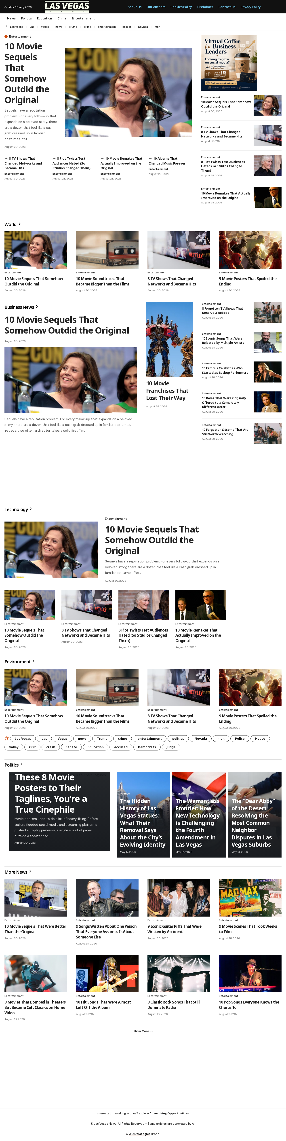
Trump (73, 26)
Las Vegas (16, 26)
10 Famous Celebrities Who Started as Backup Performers (225, 370)
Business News (19, 307)
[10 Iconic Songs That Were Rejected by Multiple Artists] (268, 342)
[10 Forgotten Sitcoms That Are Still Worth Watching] (268, 433)
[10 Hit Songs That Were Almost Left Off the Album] (107, 975)
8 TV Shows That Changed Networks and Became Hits (23, 163)
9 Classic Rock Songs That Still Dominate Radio (173, 1006)
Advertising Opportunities (169, 1117)
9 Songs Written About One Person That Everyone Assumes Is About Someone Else (106, 933)
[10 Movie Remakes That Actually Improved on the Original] (268, 197)
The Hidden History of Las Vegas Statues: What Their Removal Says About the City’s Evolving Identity (142, 824)
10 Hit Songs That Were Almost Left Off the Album (103, 1006)
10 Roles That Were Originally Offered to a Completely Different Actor (224, 402)
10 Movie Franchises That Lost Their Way (167, 390)
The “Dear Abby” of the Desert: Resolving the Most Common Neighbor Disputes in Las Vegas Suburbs (253, 824)
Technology (16, 511)
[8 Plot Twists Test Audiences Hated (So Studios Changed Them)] (268, 165)
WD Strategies (139, 1137)
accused (121, 749)
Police (240, 740)
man (157, 26)
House (260, 740)
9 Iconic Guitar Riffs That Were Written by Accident (174, 930)
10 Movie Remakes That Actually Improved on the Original (122, 163)
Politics (11, 767)
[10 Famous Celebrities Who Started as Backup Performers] (268, 371)
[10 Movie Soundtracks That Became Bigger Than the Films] (107, 250)
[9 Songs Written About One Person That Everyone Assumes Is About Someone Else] (107, 899)
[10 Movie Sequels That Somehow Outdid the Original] (128, 92)
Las (32, 26)
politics (126, 26)
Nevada (143, 26)
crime (87, 26)
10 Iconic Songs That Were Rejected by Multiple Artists (223, 340)
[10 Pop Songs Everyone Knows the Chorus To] (250, 975)
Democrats (147, 749)
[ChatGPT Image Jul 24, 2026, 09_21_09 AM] (229, 62)
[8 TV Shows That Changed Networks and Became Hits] (268, 135)
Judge (171, 749)
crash (50, 749)
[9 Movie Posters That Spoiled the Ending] (250, 250)
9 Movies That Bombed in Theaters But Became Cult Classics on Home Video (34, 1009)
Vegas (45, 26)
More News (16, 874)
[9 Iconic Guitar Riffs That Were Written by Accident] (178, 899)
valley (14, 749)
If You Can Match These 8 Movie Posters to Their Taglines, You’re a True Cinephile (51, 789)
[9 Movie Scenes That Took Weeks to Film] (250, 899)
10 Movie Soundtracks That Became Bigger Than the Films (102, 281)
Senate (71, 749)
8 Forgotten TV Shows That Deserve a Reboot (222, 310)
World (10, 224)
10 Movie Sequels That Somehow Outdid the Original (26, 73)
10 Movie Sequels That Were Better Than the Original (35, 930)
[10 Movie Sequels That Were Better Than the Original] (35, 899)
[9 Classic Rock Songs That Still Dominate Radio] (178, 975)
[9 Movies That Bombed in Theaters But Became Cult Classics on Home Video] (35, 975)
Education (96, 749)
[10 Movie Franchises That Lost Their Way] (169, 339)
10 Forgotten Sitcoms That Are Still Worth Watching (225, 431)
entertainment (107, 26)
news (58, 26)
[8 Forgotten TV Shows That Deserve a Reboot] (268, 312)
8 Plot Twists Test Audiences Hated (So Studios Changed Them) (71, 163)
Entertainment (20, 36)
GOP (32, 749)
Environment (18, 663)
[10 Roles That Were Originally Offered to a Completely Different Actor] (268, 401)
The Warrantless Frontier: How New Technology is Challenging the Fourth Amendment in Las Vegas (197, 824)
